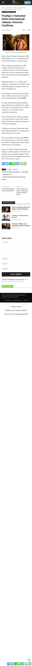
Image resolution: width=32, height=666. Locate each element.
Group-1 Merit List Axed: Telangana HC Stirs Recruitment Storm (22, 191)
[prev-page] (3, 232)
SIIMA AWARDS (24, 172)
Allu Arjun (9, 169)
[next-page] (6, 232)
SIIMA (16, 81)
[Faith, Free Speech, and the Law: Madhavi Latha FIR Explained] (6, 209)
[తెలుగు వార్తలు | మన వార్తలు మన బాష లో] (16, 2)
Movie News (9, 8)
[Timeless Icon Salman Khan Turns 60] (6, 218)
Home (3, 8)
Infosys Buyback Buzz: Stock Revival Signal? (8, 190)
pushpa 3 (15, 169)
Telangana (4, 211)
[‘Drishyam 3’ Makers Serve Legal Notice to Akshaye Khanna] (6, 226)
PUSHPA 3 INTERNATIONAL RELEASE (11, 172)
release (14, 58)
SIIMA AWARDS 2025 (7, 174)
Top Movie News (12, 12)
